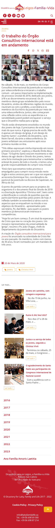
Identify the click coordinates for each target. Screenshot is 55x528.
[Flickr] (23, 16)
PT (52, 21)
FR (43, 21)
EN (39, 21)
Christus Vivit (27, 269)
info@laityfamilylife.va (27, 514)
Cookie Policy (19, 504)
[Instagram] (14, 16)
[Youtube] (18, 16)
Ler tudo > (30, 306)
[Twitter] (9, 16)
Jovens (10, 269)
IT (49, 21)
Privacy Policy (35, 504)
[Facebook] (5, 16)
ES (46, 21)
